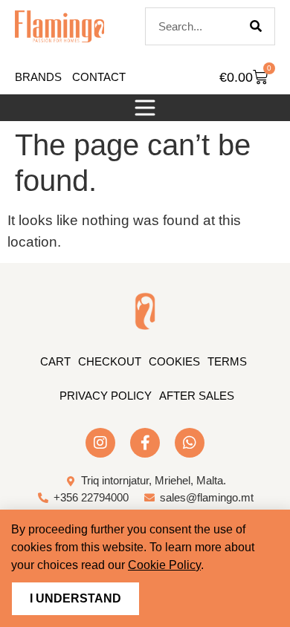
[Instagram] (100, 443)
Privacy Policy (105, 395)
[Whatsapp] (189, 443)
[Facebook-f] (145, 443)
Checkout (109, 361)
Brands (38, 77)
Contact (99, 77)
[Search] (255, 26)
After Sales (196, 395)
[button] (145, 107)
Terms (227, 361)
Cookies (174, 361)
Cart (55, 361)
